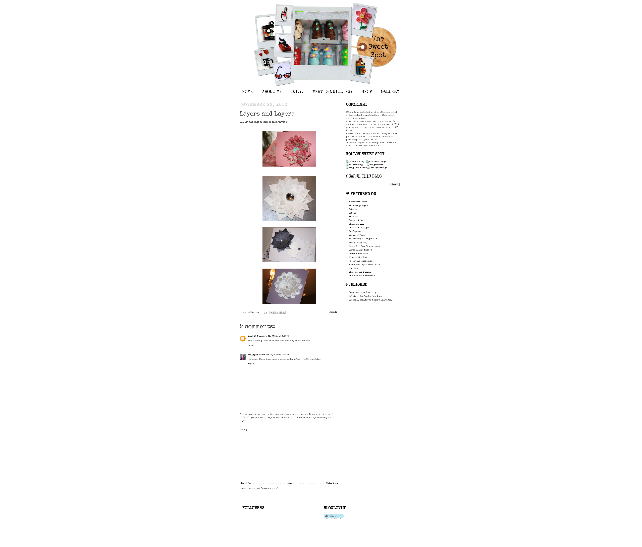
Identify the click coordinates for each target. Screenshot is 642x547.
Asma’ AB (252, 336)
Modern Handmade (358, 254)
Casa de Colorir (358, 220)
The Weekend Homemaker (362, 276)
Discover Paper (357, 235)
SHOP (366, 92)
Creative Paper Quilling (363, 292)
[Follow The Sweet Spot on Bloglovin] (334, 518)
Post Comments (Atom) (266, 488)
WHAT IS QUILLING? (332, 92)
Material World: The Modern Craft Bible (371, 300)
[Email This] (271, 312)
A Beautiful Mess (358, 202)
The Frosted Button (360, 272)
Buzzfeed (353, 217)
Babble (352, 213)
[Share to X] (277, 312)
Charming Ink (356, 224)
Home (289, 483)
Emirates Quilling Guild (363, 239)
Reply (251, 345)
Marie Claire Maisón (360, 250)
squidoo (353, 268)
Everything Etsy (358, 242)
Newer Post (246, 483)
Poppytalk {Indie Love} (361, 261)
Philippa (253, 355)
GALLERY (390, 92)
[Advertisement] (289, 456)
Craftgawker (356, 231)
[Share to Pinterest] (284, 312)
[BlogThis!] (274, 312)
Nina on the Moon (358, 257)
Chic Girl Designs (359, 228)
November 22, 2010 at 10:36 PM (273, 336)
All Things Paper (358, 206)
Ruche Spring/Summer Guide (364, 265)
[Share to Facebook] (280, 312)
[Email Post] (265, 313)
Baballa (353, 209)
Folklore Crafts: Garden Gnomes (366, 296)
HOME (247, 92)
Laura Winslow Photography (364, 246)
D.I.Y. (297, 92)
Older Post (332, 483)
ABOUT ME (272, 92)
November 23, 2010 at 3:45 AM (274, 355)
